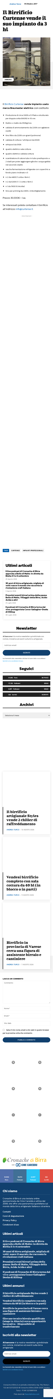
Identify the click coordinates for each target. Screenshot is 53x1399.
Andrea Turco (15, 4)
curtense (15, 550)
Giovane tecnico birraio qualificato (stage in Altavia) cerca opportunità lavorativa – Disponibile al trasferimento (24, 1322)
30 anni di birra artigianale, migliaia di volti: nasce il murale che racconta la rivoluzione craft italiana (25, 585)
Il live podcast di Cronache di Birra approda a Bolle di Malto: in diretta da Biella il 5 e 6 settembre (24, 573)
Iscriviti (26, 652)
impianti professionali (33, 550)
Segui (46, 683)
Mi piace (45, 678)
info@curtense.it (24, 209)
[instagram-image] (13, 1062)
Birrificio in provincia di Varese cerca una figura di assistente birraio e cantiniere (24, 950)
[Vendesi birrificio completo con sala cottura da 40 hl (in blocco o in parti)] (26, 854)
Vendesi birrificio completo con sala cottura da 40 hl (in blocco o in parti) (23, 883)
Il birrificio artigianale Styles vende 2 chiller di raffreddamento (22, 818)
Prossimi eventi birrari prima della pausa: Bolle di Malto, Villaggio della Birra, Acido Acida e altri (26, 597)
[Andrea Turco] (6, 4)
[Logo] (24, 1162)
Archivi (27, 705)
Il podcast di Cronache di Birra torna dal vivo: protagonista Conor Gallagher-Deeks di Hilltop (27, 609)
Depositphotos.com (32, 1394)
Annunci (8, 80)
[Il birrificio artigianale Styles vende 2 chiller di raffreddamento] (26, 789)
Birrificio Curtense (14, 104)
